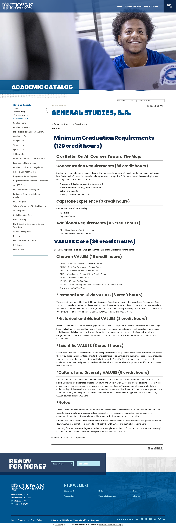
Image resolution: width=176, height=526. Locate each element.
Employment (23, 520)
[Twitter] (146, 519)
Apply (119, 6)
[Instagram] (150, 519)
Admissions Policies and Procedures (29, 158)
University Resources (107, 496)
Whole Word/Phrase (22, 115)
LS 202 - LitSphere (68, 281)
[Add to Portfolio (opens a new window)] (151, 106)
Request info (58, 464)
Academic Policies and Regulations (28, 167)
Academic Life (19, 136)
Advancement (138, 496)
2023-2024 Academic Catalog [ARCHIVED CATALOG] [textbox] (133, 101)
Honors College (20, 219)
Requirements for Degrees (25, 176)
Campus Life (18, 140)
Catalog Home (19, 122)
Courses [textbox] (16, 108)
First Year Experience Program (26, 189)
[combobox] (141, 100)
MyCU (100, 491)
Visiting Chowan (133, 6)
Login (13, 520)
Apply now (83, 463)
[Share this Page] (155, 106)
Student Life (18, 145)
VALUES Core (19, 185)
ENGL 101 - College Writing (72, 270)
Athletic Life (18, 154)
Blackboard (69, 491)
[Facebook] (142, 519)
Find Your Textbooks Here (24, 240)
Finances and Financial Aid (24, 162)
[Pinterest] (155, 519)
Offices (135, 491)
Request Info (151, 6)
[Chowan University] (27, 487)
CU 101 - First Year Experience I (74, 263)
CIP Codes (17, 245)
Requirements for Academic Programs (30, 180)
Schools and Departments (24, 171)
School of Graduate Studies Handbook (30, 206)
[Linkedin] (164, 519)
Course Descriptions (22, 231)
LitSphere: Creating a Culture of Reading (27, 196)
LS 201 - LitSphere (68, 277)
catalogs (59, 524)
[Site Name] (17, 6)
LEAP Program (19, 201)
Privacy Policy (36, 520)
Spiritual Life (18, 149)
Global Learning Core (22, 215)
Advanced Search (20, 118)
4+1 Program (19, 210)
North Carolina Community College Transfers (28, 226)
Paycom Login (70, 496)
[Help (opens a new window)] (161, 106)
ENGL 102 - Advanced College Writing (76, 274)
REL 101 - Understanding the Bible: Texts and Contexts (84, 284)
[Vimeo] (159, 519)
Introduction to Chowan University (28, 131)
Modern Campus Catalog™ (111, 524)
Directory (17, 236)
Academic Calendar (21, 127)
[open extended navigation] (170, 6)
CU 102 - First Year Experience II (74, 267)
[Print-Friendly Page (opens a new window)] (158, 106)
